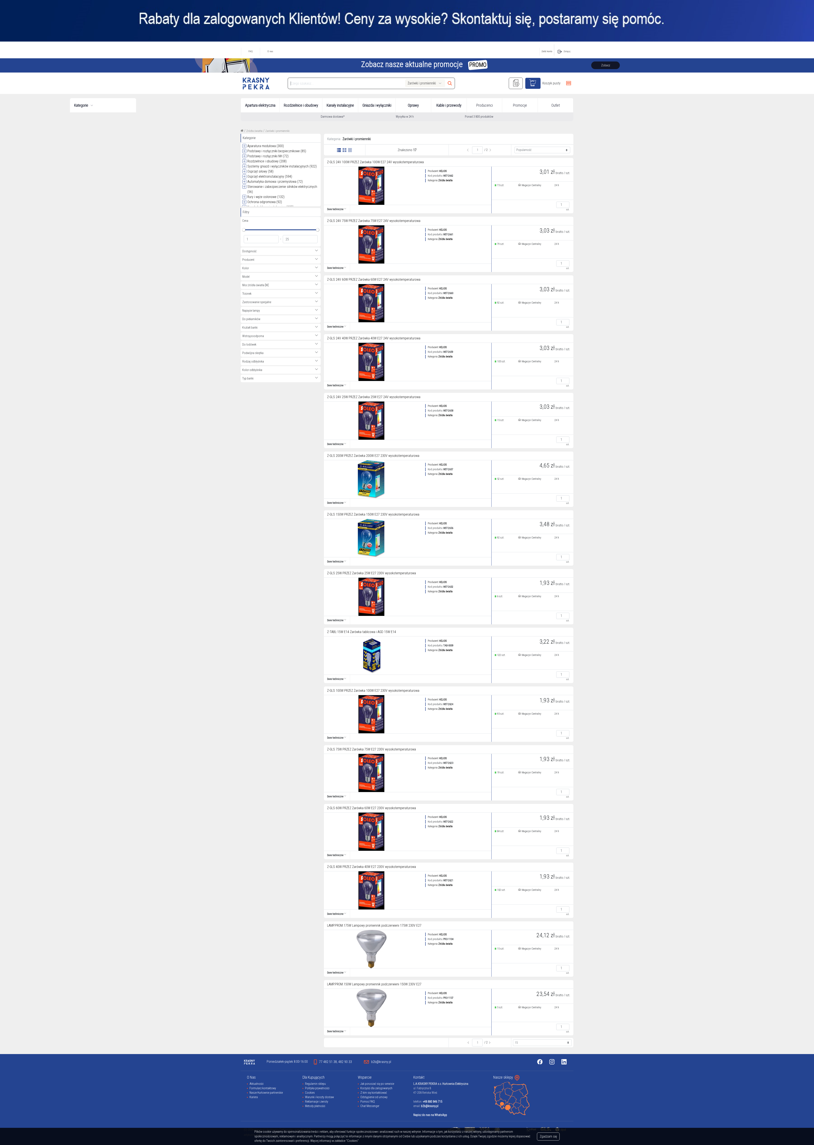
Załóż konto (546, 51)
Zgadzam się (548, 1136)
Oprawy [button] (413, 105)
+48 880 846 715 (432, 1101)
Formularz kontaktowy (262, 1088)
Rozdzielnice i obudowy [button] (301, 105)
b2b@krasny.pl (429, 1106)
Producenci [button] (484, 105)
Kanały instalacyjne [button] (340, 105)
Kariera (253, 1097)
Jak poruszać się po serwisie (377, 1083)
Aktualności (256, 1083)
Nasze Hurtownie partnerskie (266, 1092)
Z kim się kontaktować (373, 1092)
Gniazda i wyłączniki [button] (376, 105)
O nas (270, 51)
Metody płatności (315, 1106)
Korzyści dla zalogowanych (376, 1088)
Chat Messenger (369, 1106)
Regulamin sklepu (315, 1083)
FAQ (250, 51)
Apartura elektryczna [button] (260, 105)
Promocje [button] (520, 105)
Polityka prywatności (317, 1088)
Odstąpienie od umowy (373, 1097)
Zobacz (605, 65)
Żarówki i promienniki (277, 130)
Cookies (310, 1092)
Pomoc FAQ (367, 1101)
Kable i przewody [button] (448, 105)
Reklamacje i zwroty (316, 1101)
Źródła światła (254, 130)
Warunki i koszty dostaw (319, 1097)
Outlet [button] (555, 105)
